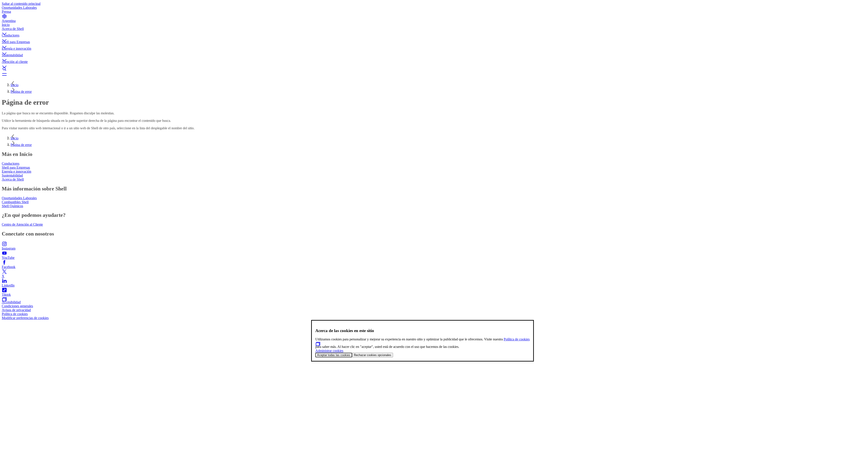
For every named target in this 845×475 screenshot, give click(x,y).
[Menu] (422, 74)
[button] (422, 30)
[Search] (422, 69)
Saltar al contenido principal (21, 3)
